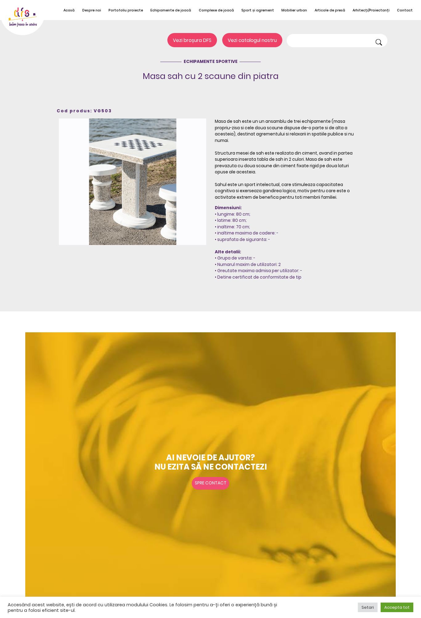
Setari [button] (368, 607)
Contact (405, 10)
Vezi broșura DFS (192, 40)
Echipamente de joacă (170, 10)
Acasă (69, 10)
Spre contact (211, 483)
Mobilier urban (294, 10)
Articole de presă (330, 10)
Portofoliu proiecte (125, 10)
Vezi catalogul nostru (252, 40)
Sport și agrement (257, 10)
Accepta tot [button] (397, 607)
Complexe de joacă (216, 10)
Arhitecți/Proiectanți (371, 10)
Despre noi (91, 10)
